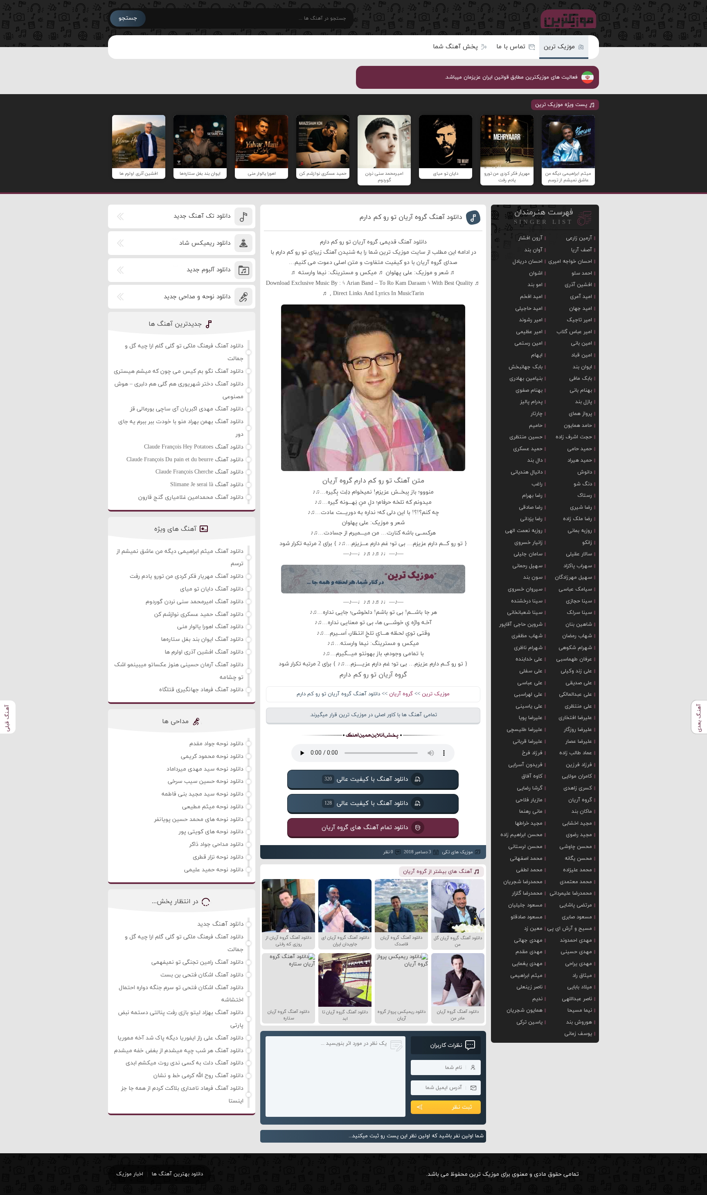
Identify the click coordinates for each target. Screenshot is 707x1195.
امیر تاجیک (579, 320)
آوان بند (534, 250)
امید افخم (531, 296)
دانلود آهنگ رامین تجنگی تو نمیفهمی (197, 962)
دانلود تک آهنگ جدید (201, 216)
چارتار (537, 413)
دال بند (535, 460)
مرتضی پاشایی (575, 905)
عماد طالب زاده (575, 753)
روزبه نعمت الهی (524, 530)
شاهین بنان (578, 624)
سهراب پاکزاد (577, 566)
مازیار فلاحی (529, 800)
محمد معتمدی (576, 882)
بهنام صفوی (529, 390)
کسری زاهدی (577, 788)
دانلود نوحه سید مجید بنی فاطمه (202, 794)
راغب (537, 484)
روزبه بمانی (579, 530)
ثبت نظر (462, 1107)
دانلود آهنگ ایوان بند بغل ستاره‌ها (202, 639)
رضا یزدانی (531, 519)
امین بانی (581, 343)
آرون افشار (530, 238)
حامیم (536, 425)
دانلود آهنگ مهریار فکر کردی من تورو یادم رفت (186, 576)
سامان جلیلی (528, 554)
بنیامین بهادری (526, 378)
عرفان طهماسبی (574, 659)
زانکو (587, 542)
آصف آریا (581, 250)
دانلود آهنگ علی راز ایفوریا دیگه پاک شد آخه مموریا (180, 1038)
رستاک (584, 495)
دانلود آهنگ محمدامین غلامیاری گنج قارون (190, 497)
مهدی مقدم (529, 952)
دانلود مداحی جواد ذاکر (216, 844)
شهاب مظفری (527, 636)
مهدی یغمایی (527, 963)
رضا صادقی (531, 507)
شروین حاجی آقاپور (521, 624)
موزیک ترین (559, 47)
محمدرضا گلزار (527, 893)
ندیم (537, 999)
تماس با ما (510, 47)
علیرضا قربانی (528, 741)
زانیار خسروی (528, 542)
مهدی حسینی (576, 952)
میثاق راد (582, 975)
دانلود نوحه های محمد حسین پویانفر (198, 819)
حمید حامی (579, 449)
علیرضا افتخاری (575, 718)
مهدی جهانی (528, 940)
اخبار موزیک (129, 1174)
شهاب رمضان (577, 636)
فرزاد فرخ (532, 753)
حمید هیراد (579, 460)
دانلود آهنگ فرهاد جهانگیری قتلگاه (201, 690)
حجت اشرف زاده (574, 437)
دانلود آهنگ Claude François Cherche (199, 472)
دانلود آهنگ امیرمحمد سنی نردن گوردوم (194, 602)
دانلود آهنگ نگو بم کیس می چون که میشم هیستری (178, 371)
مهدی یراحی (578, 963)
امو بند (535, 285)
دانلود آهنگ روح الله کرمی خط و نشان (198, 1076)
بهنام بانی (581, 390)
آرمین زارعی (579, 238)
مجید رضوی (579, 835)
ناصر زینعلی (529, 987)
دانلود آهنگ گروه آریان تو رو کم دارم (411, 217)
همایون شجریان (525, 1010)
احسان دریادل (528, 261)
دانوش (584, 472)
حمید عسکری (528, 449)
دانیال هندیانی (527, 472)
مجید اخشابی (577, 823)
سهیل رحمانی (527, 566)
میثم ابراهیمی (526, 975)
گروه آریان (401, 694)
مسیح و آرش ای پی (569, 928)
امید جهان (580, 308)
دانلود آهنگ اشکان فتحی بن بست (201, 975)
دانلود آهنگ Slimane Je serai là (206, 485)
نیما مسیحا (579, 1010)
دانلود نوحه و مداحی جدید (197, 297)
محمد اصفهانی (526, 858)
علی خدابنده (529, 659)
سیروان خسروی (525, 589)
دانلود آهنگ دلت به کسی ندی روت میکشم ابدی (184, 1063)
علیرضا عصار (578, 741)
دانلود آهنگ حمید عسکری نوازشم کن (198, 614)
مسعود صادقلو (527, 917)
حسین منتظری (526, 437)
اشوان (536, 273)
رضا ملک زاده (577, 519)
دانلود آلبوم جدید (208, 270)
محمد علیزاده (577, 870)
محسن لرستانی (525, 846)
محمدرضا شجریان (523, 882)
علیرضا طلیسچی (525, 729)
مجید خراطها (529, 823)
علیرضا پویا (531, 718)
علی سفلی (531, 671)
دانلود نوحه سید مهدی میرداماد (205, 769)
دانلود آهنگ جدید (220, 924)
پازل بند (583, 402)
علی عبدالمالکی (575, 694)
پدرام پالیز (531, 402)
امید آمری (581, 296)
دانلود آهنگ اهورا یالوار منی (210, 627)
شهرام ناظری (528, 648)
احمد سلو (582, 273)
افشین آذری (578, 285)
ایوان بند (582, 367)
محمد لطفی (529, 870)
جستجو (128, 18)
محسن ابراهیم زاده (521, 835)
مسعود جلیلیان (525, 905)
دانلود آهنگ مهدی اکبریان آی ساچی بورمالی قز (186, 409)
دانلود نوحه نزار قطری (218, 857)
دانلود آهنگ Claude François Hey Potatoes (193, 447)
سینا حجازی (579, 601)
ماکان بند (582, 811)
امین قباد (581, 355)
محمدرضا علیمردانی (570, 893)
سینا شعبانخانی (525, 612)
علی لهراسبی (528, 694)
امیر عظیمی (529, 332)
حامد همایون (578, 425)
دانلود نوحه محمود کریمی (212, 756)
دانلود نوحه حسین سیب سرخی (205, 781)
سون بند (533, 577)
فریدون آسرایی (525, 765)
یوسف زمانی (578, 1033)
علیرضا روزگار (578, 729)
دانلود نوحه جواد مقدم (216, 744)
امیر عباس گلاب (574, 332)
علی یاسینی (529, 706)
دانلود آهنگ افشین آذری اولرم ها (203, 652)
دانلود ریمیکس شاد (204, 243)
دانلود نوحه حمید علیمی (213, 870)
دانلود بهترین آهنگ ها (177, 1174)
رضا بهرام (532, 495)
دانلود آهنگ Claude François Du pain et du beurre (184, 460)
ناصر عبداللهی (577, 999)
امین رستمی (528, 343)
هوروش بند (579, 1022)
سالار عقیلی (579, 554)
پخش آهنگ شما (455, 47)
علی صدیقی (578, 683)
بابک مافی (580, 378)
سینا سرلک (579, 612)
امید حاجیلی (529, 308)
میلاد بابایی (579, 987)
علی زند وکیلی (576, 671)
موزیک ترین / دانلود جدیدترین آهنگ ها (566, 18)
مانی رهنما (531, 811)
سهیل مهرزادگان (573, 577)
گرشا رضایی (530, 788)
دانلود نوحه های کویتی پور (211, 832)
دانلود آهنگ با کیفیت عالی (366, 779)
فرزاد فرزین (579, 765)
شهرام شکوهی (575, 648)
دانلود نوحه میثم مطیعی (212, 807)
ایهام (537, 355)
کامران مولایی (577, 776)
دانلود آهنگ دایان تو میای (211, 589)
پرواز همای (580, 413)
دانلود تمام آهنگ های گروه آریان (365, 827)
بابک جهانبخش (526, 367)
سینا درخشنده (527, 601)
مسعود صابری (577, 917)
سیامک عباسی (575, 589)
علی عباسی (530, 683)
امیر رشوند (531, 320)
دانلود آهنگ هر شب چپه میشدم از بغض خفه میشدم (178, 1051)
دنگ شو (583, 484)
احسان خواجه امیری (570, 261)
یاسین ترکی (529, 1022)
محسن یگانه (578, 858)
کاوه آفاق (532, 776)
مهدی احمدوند (576, 940)
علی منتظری (578, 706)
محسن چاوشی (575, 846)
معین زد (533, 928)
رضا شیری (581, 507)
